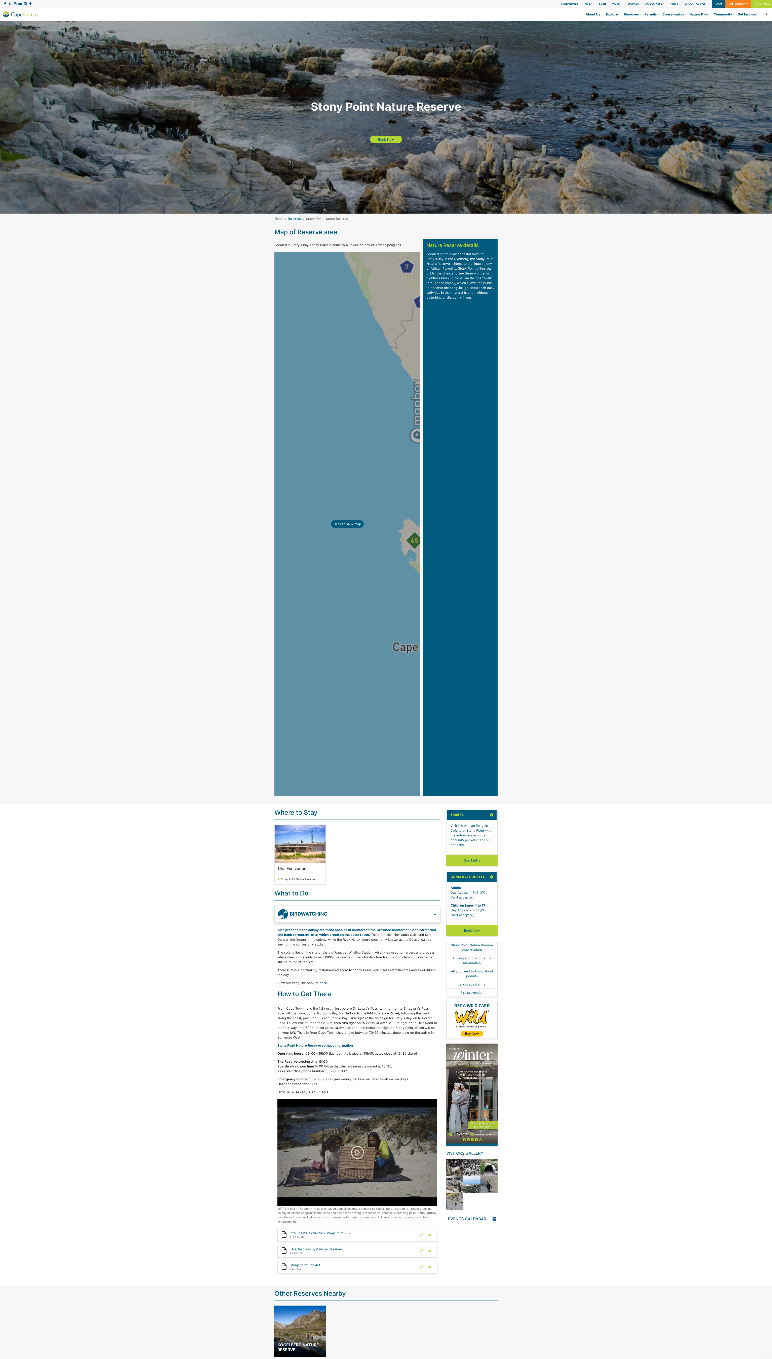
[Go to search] (765, 14)
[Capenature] (20, 14)
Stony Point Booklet (305, 1265)
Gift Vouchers (737, 4)
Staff (718, 4)
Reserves (295, 219)
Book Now (761, 4)
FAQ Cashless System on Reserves (316, 1249)
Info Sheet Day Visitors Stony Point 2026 (321, 1233)
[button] (654, 4)
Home (278, 219)
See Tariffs (472, 860)
